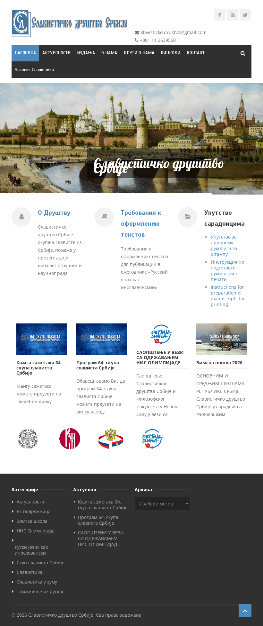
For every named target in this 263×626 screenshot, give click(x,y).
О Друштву (54, 213)
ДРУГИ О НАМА (138, 53)
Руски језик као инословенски (31, 550)
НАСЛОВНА (25, 53)
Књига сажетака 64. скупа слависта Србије (39, 367)
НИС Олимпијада (36, 531)
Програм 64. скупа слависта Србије (97, 365)
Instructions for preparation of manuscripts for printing (228, 295)
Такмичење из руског (40, 591)
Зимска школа (32, 521)
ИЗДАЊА (86, 53)
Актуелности (30, 502)
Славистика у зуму (37, 582)
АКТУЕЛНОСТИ (56, 53)
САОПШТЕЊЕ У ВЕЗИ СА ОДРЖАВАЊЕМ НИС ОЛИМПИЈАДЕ (160, 357)
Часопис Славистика (34, 69)
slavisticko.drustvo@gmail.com (174, 32)
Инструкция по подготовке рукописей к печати (227, 270)
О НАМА (109, 53)
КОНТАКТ (196, 53)
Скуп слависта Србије (40, 562)
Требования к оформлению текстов (141, 224)
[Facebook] (219, 15)
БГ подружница (34, 511)
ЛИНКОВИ (170, 53)
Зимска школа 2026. (220, 362)
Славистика (29, 572)
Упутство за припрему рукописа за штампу (224, 245)
